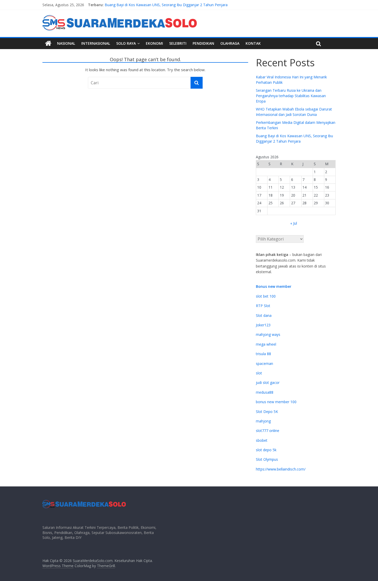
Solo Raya (126, 43)
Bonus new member (273, 286)
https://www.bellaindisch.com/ (280, 469)
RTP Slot (263, 305)
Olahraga (229, 43)
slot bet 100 (266, 296)
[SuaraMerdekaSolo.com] (48, 43)
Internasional (95, 43)
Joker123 (263, 324)
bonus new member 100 (276, 401)
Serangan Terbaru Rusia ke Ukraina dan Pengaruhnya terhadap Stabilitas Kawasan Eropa (291, 96)
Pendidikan (203, 43)
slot (259, 373)
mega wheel (266, 344)
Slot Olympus (267, 459)
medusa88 (264, 392)
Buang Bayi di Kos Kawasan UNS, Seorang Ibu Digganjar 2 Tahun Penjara (166, 6)
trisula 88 (263, 353)
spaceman (264, 363)
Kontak (253, 43)
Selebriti (177, 43)
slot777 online (267, 430)
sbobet (261, 440)
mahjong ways (268, 334)
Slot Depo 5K (267, 411)
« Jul (293, 223)
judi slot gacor (268, 382)
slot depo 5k (266, 449)
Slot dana (264, 315)
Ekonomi (154, 43)
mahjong (263, 421)
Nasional (66, 43)
